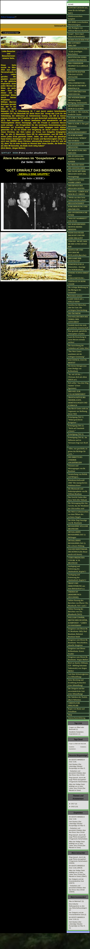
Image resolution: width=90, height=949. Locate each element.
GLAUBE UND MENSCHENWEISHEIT (77, 131)
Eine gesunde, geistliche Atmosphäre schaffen (77, 332)
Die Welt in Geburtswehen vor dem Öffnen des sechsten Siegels (78, 514)
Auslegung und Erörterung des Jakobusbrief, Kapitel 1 (77, 569)
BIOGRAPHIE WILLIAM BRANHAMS (78, 527)
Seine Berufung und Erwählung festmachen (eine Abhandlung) (77, 682)
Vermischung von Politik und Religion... (77, 475)
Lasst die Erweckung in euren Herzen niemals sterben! (77, 339)
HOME (70, 4)
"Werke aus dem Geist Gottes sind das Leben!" (77, 198)
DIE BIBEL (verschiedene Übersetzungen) (78, 23)
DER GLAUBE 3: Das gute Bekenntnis (78, 125)
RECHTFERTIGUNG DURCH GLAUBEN (76, 107)
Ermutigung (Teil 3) (75, 434)
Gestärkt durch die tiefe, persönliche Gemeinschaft (78, 326)
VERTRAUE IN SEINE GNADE (77, 282)
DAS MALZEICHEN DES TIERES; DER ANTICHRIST (78, 319)
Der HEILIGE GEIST (76, 165)
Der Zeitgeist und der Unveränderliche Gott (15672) (76, 881)
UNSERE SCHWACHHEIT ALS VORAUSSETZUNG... (78, 275)
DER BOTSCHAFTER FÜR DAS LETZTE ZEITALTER (76, 74)
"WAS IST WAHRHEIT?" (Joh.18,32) (77, 219)
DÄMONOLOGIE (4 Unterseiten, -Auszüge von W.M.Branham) (76, 267)
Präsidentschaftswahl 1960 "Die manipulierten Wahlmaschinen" (77, 483)
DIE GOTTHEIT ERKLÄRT (74, 44)
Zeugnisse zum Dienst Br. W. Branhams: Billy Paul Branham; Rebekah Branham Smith (78, 633)
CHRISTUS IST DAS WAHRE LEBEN (76, 181)
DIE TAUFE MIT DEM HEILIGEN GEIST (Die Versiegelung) (77, 174)
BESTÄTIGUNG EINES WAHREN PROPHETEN (77, 58)
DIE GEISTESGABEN (76, 168)
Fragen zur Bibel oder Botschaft (77, 743)
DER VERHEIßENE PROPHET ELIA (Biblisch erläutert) (78, 66)
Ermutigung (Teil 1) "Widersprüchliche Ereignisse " (75, 420)
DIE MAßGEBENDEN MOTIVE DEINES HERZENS (76, 227)
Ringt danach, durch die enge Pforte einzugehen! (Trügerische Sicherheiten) (78, 779)
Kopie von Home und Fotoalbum (76, 710)
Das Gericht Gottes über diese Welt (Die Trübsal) (77, 498)
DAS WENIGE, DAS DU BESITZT (77, 361)
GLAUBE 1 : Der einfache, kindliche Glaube (78, 113)
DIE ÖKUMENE (74, 313)
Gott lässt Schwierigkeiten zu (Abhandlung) (78, 675)
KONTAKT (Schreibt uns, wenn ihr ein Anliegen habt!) (78, 10)
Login (50, 936)
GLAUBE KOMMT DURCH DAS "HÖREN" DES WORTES (77, 138)
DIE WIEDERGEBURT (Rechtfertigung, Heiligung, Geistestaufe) (77, 100)
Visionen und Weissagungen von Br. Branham (76, 468)
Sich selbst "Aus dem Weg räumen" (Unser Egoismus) (78, 385)
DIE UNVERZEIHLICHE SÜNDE (77, 213)
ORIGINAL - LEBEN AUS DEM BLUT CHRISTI (78, 193)
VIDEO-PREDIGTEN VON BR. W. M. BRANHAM (76, 560)
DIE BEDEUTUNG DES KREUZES (77, 151)
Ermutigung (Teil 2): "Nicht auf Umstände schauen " (76, 428)
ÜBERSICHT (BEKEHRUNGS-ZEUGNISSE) (75, 594)
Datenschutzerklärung (76, 718)
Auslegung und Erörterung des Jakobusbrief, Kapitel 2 (77, 577)
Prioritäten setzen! (75, 296)
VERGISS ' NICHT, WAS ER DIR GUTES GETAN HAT (77, 244)
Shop (70, 715)
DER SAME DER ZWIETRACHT (74, 259)
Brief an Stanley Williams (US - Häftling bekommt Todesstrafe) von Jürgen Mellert (78, 667)
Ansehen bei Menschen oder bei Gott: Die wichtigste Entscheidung (77, 307)
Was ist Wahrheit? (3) (76, 901)
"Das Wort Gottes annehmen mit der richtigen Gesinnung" (76, 354)
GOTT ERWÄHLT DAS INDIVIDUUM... (77, 93)
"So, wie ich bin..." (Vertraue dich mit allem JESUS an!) (77, 377)
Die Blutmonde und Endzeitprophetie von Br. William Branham (77, 491)
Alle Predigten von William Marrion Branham (78, 29)
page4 (46, 936)
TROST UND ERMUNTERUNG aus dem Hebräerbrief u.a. (76, 586)
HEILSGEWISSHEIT (76, 203)
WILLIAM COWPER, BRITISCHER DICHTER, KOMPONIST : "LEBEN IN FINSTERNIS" (77, 621)
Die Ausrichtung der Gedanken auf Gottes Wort (78, 347)
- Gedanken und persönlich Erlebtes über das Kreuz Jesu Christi (77, 773)
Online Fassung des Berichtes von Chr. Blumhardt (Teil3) (75, 611)
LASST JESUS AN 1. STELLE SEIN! (76, 300)
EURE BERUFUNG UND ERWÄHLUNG (77, 207)
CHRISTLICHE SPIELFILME (74, 704)
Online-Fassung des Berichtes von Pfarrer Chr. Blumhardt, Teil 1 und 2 (78, 603)
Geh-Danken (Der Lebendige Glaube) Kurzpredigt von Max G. (77, 766)
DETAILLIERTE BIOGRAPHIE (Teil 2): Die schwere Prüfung (77, 543)
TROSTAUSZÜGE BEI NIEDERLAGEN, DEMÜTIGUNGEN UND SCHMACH (77, 401)
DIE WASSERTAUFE (76, 144)
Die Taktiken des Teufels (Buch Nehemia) (77, 698)
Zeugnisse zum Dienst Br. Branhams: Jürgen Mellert (78, 658)
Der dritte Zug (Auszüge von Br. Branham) (77, 521)
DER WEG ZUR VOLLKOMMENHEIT (76, 392)
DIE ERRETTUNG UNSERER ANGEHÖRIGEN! (75, 460)
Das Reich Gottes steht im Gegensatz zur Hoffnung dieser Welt (78, 411)
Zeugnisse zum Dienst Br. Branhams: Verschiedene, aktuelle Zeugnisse (78, 642)
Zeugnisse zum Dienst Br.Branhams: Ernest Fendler (76, 651)
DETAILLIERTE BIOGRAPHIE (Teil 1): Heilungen (77, 534)
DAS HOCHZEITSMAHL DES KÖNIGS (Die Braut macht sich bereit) (78, 552)
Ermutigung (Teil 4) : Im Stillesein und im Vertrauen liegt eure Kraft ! (78, 441)
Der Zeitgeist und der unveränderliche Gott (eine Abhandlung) (76, 691)
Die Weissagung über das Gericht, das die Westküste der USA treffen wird (78, 506)
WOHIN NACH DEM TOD (78, 40)
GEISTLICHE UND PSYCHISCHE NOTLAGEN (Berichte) (77, 252)
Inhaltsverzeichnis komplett (75, 17)
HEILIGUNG (73, 147)
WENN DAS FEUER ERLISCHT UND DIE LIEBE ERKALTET (76, 235)
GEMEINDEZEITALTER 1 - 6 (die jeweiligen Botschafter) (78, 51)
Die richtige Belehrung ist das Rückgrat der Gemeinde (78, 290)
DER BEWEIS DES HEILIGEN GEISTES (76, 187)
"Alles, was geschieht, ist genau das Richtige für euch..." (77, 451)
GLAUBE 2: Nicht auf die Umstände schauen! (78, 119)
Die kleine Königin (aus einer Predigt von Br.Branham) (77, 368)
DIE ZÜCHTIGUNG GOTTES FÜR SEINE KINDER (76, 159)
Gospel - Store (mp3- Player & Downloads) (76, 35)
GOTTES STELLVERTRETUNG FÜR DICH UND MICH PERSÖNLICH (77, 84)
